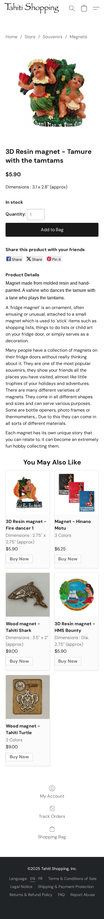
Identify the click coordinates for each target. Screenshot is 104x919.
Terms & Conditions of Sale (72, 878)
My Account (52, 796)
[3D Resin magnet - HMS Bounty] (76, 595)
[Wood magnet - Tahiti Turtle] (28, 697)
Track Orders (52, 816)
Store (30, 37)
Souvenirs (52, 37)
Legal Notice (21, 886)
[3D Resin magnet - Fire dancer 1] (28, 492)
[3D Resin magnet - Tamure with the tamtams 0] (52, 92)
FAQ (61, 894)
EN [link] (32, 878)
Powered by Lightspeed (52, 904)
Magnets (78, 37)
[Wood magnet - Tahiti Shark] (28, 595)
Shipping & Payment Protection (66, 886)
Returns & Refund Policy (30, 894)
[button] (33, 8)
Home (11, 37)
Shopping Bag (52, 837)
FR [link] (40, 878)
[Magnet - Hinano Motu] (76, 492)
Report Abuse (82, 894)
